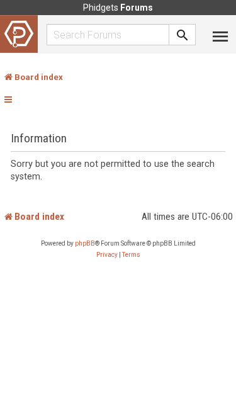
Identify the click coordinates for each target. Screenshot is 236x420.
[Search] (182, 34)
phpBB (85, 243)
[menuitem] (107, 255)
